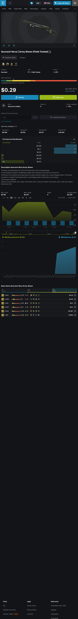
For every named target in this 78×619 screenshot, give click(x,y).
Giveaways (54, 614)
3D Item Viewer (8, 614)
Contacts (30, 614)
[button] (4, 9)
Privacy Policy (31, 610)
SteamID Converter (9, 610)
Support (53, 610)
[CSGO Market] (3, 3)
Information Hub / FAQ (58, 605)
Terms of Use (31, 605)
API (4, 605)
